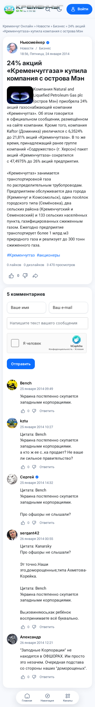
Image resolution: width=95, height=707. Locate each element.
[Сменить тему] (59, 9)
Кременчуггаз (22, 255)
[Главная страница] (33, 9)
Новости (43, 26)
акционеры (49, 255)
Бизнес (59, 26)
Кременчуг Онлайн (18, 26)
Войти (83, 9)
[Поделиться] (35, 275)
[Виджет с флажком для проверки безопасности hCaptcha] (47, 343)
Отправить (21, 364)
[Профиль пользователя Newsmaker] (12, 48)
